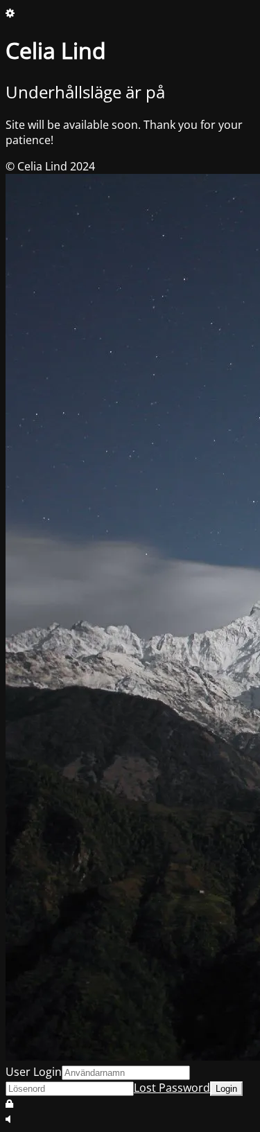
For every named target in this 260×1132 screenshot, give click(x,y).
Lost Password (172, 1087)
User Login (34, 1071)
